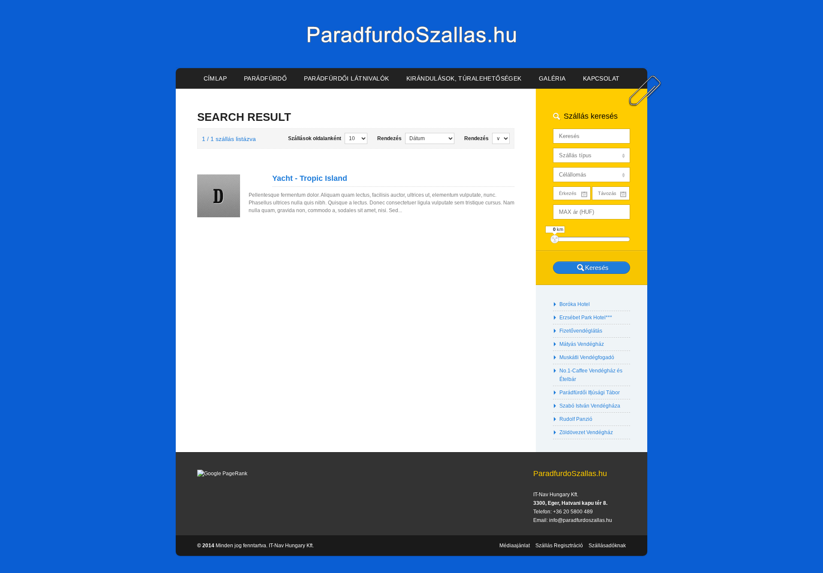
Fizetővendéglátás (580, 331)
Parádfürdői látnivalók (346, 78)
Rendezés (389, 138)
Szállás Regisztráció (559, 546)
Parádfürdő (265, 78)
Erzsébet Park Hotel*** (585, 318)
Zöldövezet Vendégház (586, 432)
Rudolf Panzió (575, 419)
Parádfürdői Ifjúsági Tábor (589, 393)
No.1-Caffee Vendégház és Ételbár (590, 375)
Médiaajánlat (514, 546)
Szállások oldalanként (314, 138)
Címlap (215, 78)
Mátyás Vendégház (581, 344)
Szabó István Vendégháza (589, 406)
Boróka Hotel (574, 304)
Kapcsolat (601, 78)
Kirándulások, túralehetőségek (464, 78)
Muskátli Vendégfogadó (586, 357)
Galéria (552, 78)
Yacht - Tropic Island (309, 178)
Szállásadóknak (607, 546)
